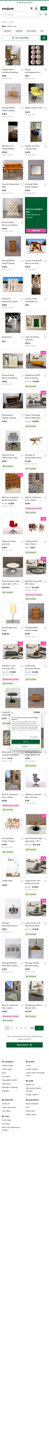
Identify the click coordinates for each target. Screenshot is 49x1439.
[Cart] (31, 8)
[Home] (14, 8)
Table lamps (6, 1084)
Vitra (27, 1107)
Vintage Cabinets (32, 1094)
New (11, 22)
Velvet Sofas (30, 1111)
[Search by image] (40, 14)
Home (4, 22)
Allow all (25, 741)
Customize (25, 746)
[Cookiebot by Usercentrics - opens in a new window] (33, 712)
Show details (33, 737)
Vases (4, 1073)
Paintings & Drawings (10, 1087)
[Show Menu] (45, 14)
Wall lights (5, 1091)
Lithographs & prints (9, 1080)
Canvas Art (6, 1104)
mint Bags (5, 1124)
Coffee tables (7, 1069)
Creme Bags (6, 1120)
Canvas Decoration (9, 1107)
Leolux (28, 1065)
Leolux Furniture (32, 1069)
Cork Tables (6, 1111)
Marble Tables (31, 1114)
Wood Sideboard (32, 1104)
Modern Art (30, 1084)
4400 (32, 1028)
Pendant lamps (7, 1065)
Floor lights (6, 1076)
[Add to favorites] (22, 70)
